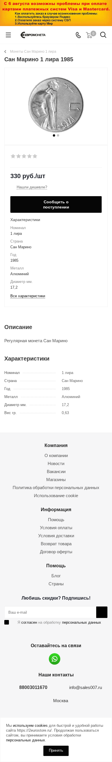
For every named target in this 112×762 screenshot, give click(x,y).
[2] (19, 156)
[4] (29, 156)
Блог (56, 575)
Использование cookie (56, 495)
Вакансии (56, 471)
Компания (56, 445)
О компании (56, 455)
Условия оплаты (56, 527)
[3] (24, 156)
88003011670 (33, 687)
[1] (13, 156)
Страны (56, 583)
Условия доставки (56, 535)
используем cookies (30, 725)
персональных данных (81, 622)
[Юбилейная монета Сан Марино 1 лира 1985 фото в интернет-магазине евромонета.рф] (56, 104)
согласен (29, 622)
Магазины (56, 479)
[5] (35, 156)
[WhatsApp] (54, 659)
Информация (56, 509)
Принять (56, 750)
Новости (56, 463)
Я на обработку (59, 622)
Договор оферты (56, 551)
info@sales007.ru (85, 687)
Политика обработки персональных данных (56, 487)
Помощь (56, 519)
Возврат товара (56, 543)
